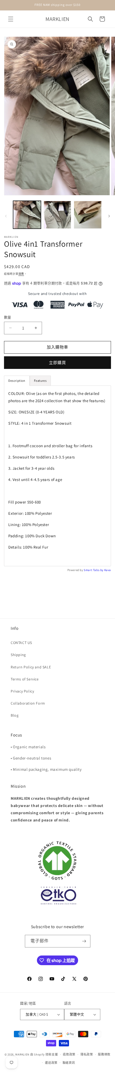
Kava (107, 570)
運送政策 (51, 1063)
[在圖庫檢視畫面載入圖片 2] (57, 215)
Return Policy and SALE (31, 667)
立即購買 (57, 362)
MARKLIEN (22, 1054)
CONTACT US (21, 642)
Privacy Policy (22, 691)
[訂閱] (84, 941)
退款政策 (69, 1054)
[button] (11, 19)
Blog (14, 715)
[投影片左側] (6, 216)
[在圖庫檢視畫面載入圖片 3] (88, 215)
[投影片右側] (109, 216)
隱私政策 (86, 1054)
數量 (7, 317)
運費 (21, 274)
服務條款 (104, 1054)
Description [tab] (16, 381)
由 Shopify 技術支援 (44, 1054)
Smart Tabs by (94, 570)
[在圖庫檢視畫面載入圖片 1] (27, 215)
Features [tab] (40, 381)
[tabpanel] (57, 476)
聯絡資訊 (69, 1063)
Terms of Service (25, 679)
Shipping (18, 654)
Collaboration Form (28, 703)
